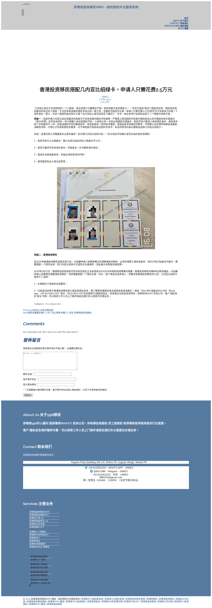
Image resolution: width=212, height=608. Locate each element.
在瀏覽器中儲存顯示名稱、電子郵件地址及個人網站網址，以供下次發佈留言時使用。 (68, 390)
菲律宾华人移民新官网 (92, 599)
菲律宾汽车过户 (131, 601)
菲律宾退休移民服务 (36, 601)
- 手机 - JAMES (110, 474)
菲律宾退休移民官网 (135, 599)
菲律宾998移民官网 (114, 599)
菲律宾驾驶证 (93, 601)
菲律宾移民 (152, 599)
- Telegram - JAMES (111, 471)
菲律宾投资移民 (166, 599)
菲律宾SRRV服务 (56, 601)
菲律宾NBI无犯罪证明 (112, 601)
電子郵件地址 (30, 379)
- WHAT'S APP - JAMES (110, 467)
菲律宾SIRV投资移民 (76, 601)
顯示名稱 (28, 374)
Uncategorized (53, 304)
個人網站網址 (29, 384)
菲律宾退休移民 (54, 604)
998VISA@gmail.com (110, 477)
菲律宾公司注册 (165, 601)
